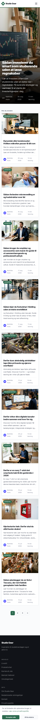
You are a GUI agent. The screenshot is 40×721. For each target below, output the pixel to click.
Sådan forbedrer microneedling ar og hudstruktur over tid (19, 195)
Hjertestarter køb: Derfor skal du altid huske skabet (18, 527)
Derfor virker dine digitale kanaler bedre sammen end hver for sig (19, 417)
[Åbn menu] (36, 3)
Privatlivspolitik (7, 703)
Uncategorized (7, 679)
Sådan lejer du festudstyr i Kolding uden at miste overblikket (19, 308)
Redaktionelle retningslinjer (12, 695)
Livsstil (7, 55)
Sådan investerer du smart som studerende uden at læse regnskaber (19, 68)
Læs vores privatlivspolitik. (19, 711)
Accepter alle (11, 717)
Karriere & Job (7, 671)
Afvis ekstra (29, 717)
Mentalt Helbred (7, 675)
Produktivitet (10, 116)
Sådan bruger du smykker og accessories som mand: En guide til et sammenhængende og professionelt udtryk (19, 252)
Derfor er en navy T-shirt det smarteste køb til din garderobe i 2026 (18, 473)
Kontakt (4, 699)
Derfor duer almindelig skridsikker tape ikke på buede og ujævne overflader (19, 363)
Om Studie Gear (7, 691)
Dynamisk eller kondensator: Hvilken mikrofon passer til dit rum (19, 142)
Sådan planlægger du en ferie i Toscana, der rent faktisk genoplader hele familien (17, 582)
